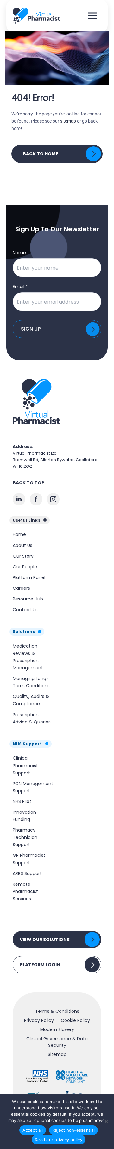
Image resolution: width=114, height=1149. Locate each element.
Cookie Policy (75, 1020)
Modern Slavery (57, 1029)
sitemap (68, 121)
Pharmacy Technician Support (25, 837)
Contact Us (25, 609)
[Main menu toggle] (92, 16)
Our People (25, 567)
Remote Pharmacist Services (25, 891)
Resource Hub (28, 599)
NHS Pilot (22, 801)
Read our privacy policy (58, 1139)
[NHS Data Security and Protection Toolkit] (37, 1076)
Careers (21, 588)
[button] (57, 939)
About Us (22, 545)
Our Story (23, 556)
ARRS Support (27, 873)
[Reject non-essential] (106, 1121)
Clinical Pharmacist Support (25, 765)
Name (19, 252)
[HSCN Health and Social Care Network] (72, 1076)
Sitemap (57, 1054)
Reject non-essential (73, 1130)
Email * (20, 286)
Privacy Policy (39, 1020)
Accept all (32, 1130)
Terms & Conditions (57, 1011)
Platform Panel (29, 577)
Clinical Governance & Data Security (57, 1041)
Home (19, 534)
